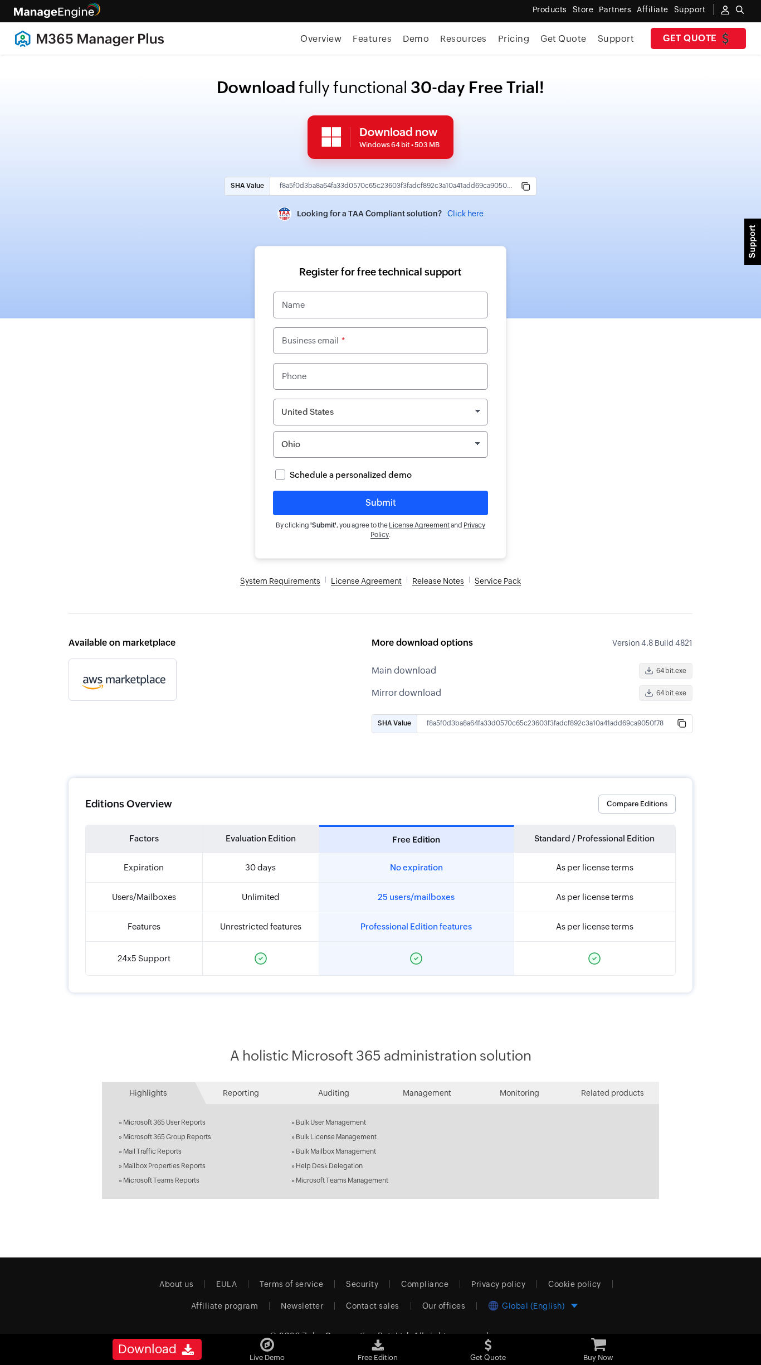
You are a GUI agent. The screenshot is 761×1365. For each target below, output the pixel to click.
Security (362, 1284)
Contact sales (372, 1306)
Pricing (514, 38)
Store (583, 9)
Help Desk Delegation (329, 1166)
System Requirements (280, 581)
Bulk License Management (336, 1137)
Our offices (444, 1306)
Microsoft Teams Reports (161, 1180)
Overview (321, 38)
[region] (380, 900)
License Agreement (419, 525)
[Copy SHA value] (525, 186)
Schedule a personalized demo (351, 475)
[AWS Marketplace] (123, 680)
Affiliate (653, 9)
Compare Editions (637, 804)
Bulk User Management (331, 1122)
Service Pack (498, 581)
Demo (416, 38)
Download (148, 1349)
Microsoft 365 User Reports (164, 1122)
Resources (463, 38)
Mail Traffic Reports (152, 1151)
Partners (615, 9)
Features (372, 38)
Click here (465, 213)
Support (616, 38)
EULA (226, 1284)
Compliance (424, 1284)
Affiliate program (224, 1306)
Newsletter (302, 1306)
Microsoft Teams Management (342, 1180)
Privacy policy (498, 1284)
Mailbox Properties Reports (164, 1166)
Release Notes (438, 581)
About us (176, 1284)
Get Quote (690, 38)
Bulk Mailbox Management (336, 1151)
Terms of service (291, 1284)
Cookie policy (574, 1284)
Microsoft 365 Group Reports (167, 1137)
